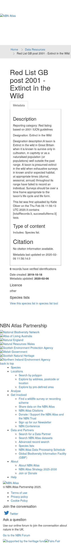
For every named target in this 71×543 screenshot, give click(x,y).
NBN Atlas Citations (31, 410)
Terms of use (19, 493)
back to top (7, 363)
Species (16, 367)
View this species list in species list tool (34, 303)
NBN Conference (29, 426)
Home (14, 49)
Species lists (26, 446)
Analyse (16, 391)
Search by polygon (30, 375)
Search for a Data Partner (35, 434)
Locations (17, 371)
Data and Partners (22, 430)
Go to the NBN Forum (16, 535)
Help (14, 477)
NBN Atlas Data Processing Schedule (42, 450)
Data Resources (35, 49)
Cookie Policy (19, 500)
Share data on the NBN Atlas (37, 406)
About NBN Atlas (29, 465)
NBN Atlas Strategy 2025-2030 (38, 469)
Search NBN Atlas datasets (35, 438)
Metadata (19, 105)
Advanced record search (34, 442)
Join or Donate (28, 473)
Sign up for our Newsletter (35, 422)
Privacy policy (19, 497)
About (14, 461)
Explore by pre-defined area (36, 387)
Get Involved (19, 395)
